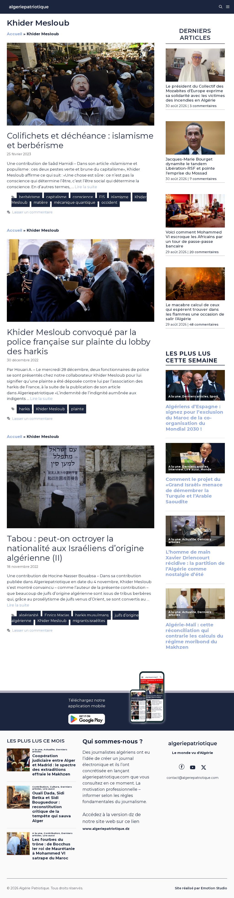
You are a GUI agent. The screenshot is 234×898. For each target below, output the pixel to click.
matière (41, 202)
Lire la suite (86, 187)
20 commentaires (204, 252)
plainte (77, 409)
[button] (220, 7)
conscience (83, 197)
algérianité (28, 615)
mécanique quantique (74, 202)
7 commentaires (203, 179)
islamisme (119, 197)
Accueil (14, 34)
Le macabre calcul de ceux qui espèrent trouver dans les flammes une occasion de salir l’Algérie (195, 312)
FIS (102, 197)
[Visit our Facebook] (181, 767)
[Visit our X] (203, 767)
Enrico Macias (57, 615)
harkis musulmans (92, 615)
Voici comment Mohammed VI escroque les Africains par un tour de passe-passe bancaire (194, 239)
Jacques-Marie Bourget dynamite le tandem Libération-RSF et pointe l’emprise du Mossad (190, 166)
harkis (24, 409)
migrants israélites (89, 621)
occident (109, 202)
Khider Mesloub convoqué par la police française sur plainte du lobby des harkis (78, 341)
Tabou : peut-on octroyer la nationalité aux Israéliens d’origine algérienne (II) (75, 548)
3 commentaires (203, 106)
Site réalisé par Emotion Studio (201, 888)
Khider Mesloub (50, 409)
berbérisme (29, 197)
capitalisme (56, 197)
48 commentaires (203, 324)
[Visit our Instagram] (192, 767)
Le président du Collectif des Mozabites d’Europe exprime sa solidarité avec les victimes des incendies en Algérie (195, 93)
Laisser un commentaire (32, 212)
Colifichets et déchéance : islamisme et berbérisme (80, 140)
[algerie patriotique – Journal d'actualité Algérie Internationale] (28, 7)
